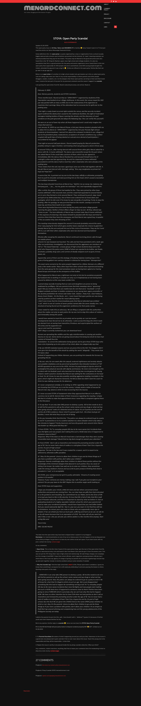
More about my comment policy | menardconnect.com (56, 665)
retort (70, 565)
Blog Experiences (70, 42)
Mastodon (27, 691)
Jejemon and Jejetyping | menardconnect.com (54, 676)
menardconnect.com (63, 7)
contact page (55, 542)
